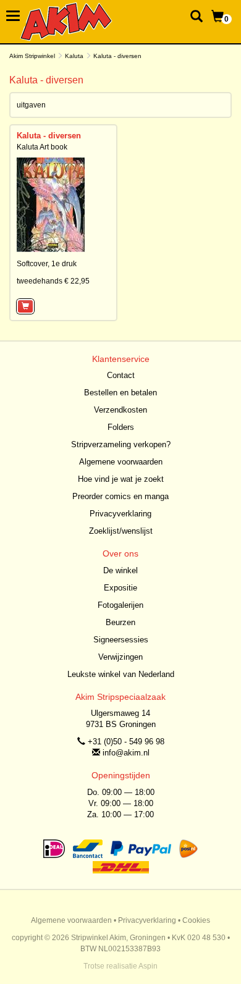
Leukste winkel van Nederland (120, 674)
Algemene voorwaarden (121, 461)
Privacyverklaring (120, 513)
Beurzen (120, 622)
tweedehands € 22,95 (53, 281)
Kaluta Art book (42, 147)
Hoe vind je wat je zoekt (121, 479)
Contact (121, 375)
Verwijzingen (120, 657)
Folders (121, 427)
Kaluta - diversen (49, 135)
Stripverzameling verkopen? (121, 444)
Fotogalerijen (120, 605)
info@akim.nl (126, 752)
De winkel (120, 570)
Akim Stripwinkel (32, 56)
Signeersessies (120, 639)
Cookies (196, 920)
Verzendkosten (120, 409)
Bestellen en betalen (120, 392)
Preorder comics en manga (120, 496)
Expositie (120, 587)
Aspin (148, 966)
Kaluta (74, 56)
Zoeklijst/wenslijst (121, 531)
